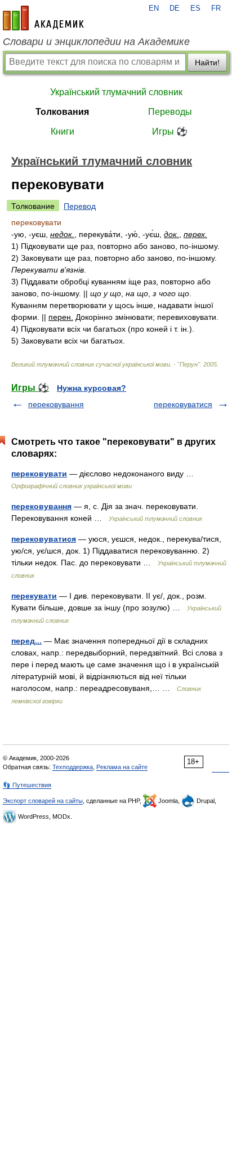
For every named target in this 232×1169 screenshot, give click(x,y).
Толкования (62, 112)
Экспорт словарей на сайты (43, 800)
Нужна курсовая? (91, 387)
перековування (56, 404)
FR (216, 8)
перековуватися (183, 404)
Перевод (80, 206)
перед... (26, 640)
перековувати (39, 473)
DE (174, 8)
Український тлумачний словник (116, 92)
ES (195, 8)
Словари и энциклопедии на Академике (96, 41)
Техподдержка (72, 767)
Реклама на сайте (122, 767)
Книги (62, 131)
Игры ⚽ (170, 131)
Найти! (207, 62)
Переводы (170, 112)
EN (154, 8)
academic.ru (43, 18)
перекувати (34, 595)
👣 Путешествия (27, 785)
